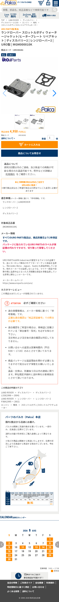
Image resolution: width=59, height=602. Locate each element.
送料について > (8, 138)
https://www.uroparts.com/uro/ (18, 283)
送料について (28, 591)
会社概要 (39, 582)
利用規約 (10, 174)
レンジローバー (25, 398)
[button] (22, 121)
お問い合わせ (38, 587)
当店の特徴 (12, 582)
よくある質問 (13, 591)
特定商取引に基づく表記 (18, 587)
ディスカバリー (25, 392)
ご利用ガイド (26, 582)
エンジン (5, 404)
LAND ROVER (7, 392)
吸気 (15, 404)
